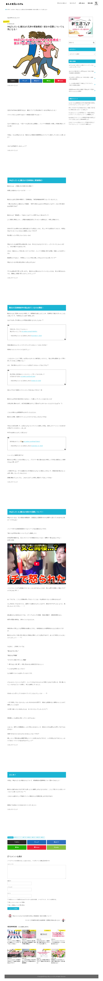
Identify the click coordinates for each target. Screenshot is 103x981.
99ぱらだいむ (18, 837)
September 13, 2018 (37, 446)
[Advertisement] (36, 97)
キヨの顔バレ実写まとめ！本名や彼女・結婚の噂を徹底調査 (81, 78)
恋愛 (39, 837)
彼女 (34, 837)
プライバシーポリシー (62, 3)
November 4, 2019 (36, 335)
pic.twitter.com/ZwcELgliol (27, 376)
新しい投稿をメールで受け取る (17, 905)
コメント (10, 864)
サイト (9, 893)
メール (9, 887)
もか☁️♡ (84, 104)
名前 (9, 880)
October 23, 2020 (36, 380)
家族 (30, 837)
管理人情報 (90, 3)
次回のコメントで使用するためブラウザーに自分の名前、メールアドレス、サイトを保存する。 (33, 899)
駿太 (43, 837)
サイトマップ (73, 3)
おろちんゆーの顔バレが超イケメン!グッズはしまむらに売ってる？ (81, 66)
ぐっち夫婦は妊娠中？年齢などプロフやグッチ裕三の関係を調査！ (81, 84)
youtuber (11, 837)
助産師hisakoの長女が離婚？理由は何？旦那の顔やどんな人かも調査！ (81, 90)
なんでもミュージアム (50, 976)
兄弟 (25, 837)
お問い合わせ (82, 3)
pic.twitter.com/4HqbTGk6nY (32, 441)
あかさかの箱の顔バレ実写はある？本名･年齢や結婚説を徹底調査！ (81, 72)
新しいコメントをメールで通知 (17, 902)
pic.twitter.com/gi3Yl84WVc (29, 331)
